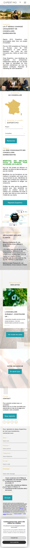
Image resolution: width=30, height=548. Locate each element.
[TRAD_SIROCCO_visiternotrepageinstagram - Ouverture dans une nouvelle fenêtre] (12, 422)
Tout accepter (14, 542)
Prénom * (6, 445)
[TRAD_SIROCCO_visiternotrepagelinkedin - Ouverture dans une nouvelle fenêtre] (16, 422)
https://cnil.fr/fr (22, 508)
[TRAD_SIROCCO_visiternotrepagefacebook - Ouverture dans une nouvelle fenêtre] (4, 422)
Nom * (5, 438)
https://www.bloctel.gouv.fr (6, 511)
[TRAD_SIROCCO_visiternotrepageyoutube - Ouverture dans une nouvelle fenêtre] (8, 422)
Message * (6, 469)
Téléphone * (7, 453)
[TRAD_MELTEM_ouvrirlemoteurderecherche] (20, 2)
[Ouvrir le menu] (25, 2)
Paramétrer (14, 538)
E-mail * (5, 461)
